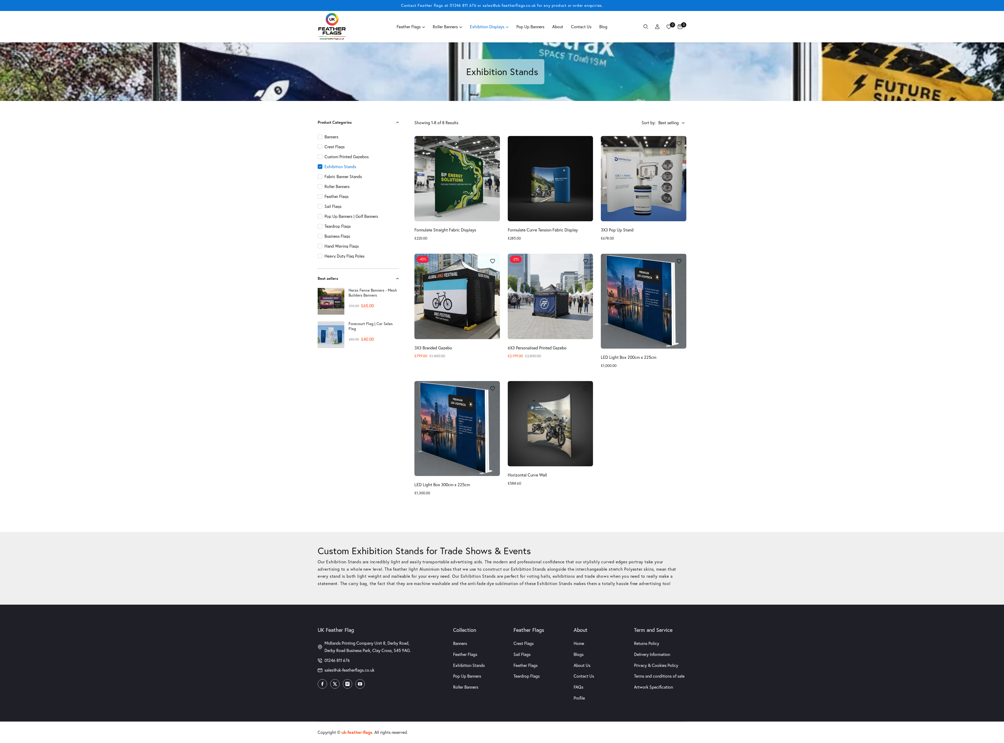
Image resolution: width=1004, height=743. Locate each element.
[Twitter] (335, 684)
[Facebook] (322, 684)
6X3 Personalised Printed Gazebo (537, 347)
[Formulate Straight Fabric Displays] (457, 179)
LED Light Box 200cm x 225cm (628, 357)
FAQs (578, 687)
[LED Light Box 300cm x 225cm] (457, 428)
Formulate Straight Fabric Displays (445, 229)
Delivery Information (652, 654)
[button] (395, 122)
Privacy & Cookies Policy (656, 665)
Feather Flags (465, 654)
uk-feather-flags (356, 732)
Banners (460, 643)
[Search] (645, 26)
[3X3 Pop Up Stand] (643, 179)
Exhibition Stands (469, 665)
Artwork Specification (653, 687)
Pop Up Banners (467, 676)
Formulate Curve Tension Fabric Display (543, 229)
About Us (582, 665)
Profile (579, 698)
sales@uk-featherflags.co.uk (509, 5)
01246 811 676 (463, 5)
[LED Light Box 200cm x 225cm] (643, 301)
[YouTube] (360, 684)
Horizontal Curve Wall (527, 475)
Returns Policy (646, 643)
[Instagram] (347, 684)
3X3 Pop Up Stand (617, 229)
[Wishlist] (668, 26)
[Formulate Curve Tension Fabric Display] (550, 179)
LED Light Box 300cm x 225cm (442, 484)
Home (579, 643)
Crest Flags (524, 643)
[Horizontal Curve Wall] (550, 424)
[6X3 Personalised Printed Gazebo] (550, 296)
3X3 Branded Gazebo (433, 347)
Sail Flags (522, 654)
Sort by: (649, 122)
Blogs (579, 654)
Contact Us (584, 676)
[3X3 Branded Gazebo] (457, 296)
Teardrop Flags (527, 676)
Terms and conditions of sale (659, 676)
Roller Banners (465, 687)
